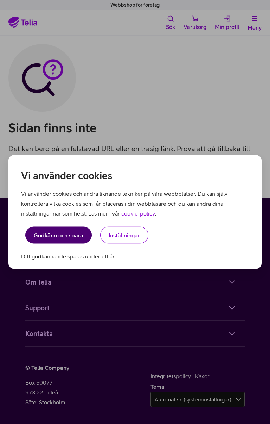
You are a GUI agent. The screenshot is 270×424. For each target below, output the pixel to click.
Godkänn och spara (58, 235)
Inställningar (124, 235)
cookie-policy (138, 213)
